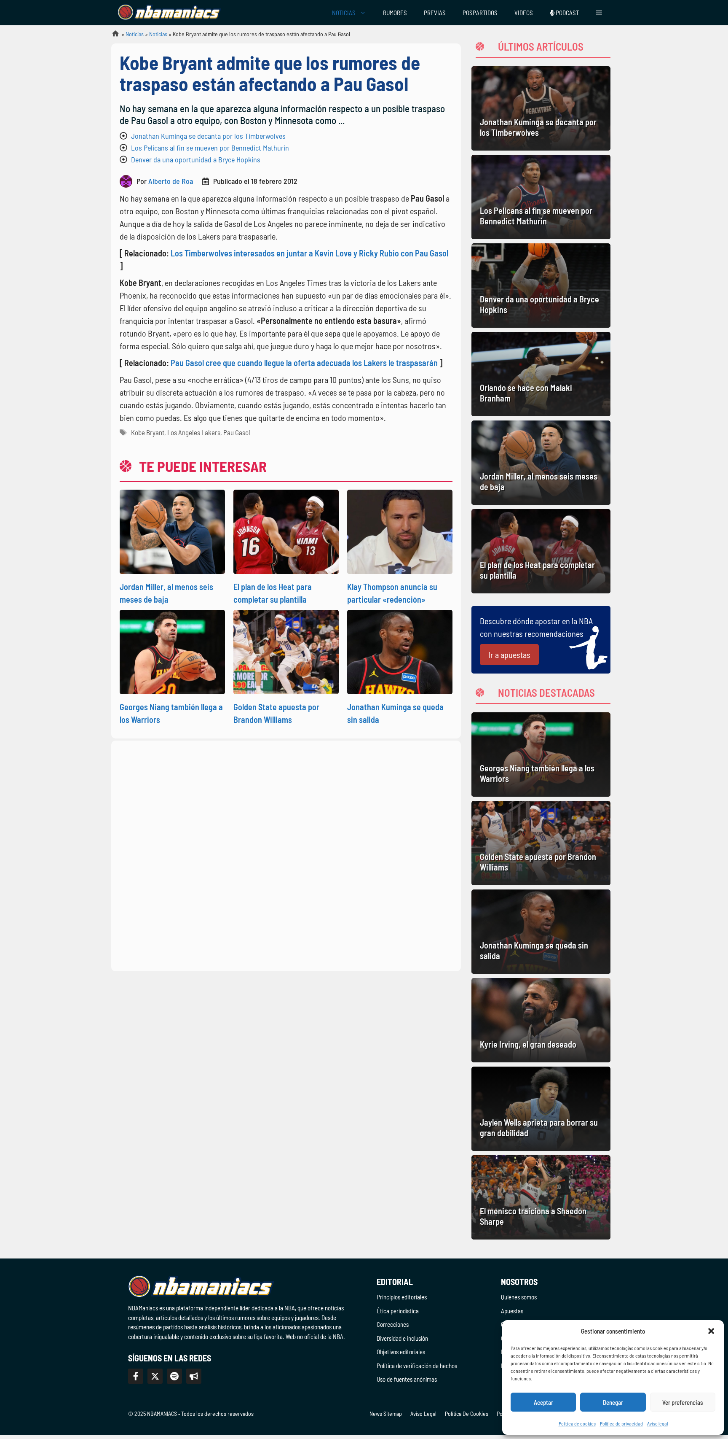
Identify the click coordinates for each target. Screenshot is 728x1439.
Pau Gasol (236, 432)
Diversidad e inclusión (402, 1338)
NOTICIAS (344, 12)
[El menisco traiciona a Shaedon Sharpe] (540, 1197)
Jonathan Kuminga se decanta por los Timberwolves (208, 135)
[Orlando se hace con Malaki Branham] (540, 374)
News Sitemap (385, 1413)
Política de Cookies (466, 1413)
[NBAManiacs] (169, 12)
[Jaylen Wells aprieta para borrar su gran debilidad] (540, 1109)
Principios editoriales (402, 1297)
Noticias (135, 34)
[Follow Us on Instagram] (174, 1376)
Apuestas (512, 1311)
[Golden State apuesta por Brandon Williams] (540, 843)
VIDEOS (523, 12)
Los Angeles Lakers (193, 432)
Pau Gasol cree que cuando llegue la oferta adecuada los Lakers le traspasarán (304, 363)
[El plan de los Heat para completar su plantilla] (540, 551)
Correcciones (393, 1324)
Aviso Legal (423, 1413)
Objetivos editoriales (401, 1351)
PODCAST (566, 12)
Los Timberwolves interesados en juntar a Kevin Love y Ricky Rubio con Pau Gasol (309, 253)
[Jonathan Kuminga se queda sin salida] (540, 931)
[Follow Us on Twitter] (155, 1376)
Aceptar (543, 1402)
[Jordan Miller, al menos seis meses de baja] (540, 462)
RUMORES (395, 12)
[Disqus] (286, 854)
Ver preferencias (682, 1402)
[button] (711, 1331)
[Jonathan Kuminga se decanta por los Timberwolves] (540, 108)
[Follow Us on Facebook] (135, 1376)
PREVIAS (435, 12)
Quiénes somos (519, 1297)
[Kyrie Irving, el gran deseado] (540, 1020)
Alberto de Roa (170, 181)
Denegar (613, 1402)
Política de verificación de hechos (417, 1365)
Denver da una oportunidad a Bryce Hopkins (195, 159)
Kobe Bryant (147, 432)
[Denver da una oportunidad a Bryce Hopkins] (540, 285)
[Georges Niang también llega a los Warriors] (540, 754)
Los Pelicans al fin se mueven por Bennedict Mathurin (210, 147)
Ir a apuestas (509, 654)
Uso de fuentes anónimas (407, 1379)
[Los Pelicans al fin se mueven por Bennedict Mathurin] (540, 197)
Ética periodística (398, 1311)
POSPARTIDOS (480, 12)
